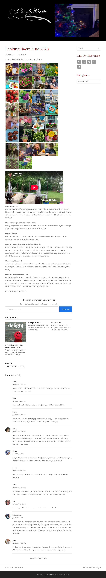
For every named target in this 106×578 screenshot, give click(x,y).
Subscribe (66, 309)
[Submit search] (98, 48)
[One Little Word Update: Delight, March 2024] (15, 332)
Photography (23, 54)
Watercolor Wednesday (14, 568)
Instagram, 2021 (34, 323)
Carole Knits (47, 574)
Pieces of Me (56, 323)
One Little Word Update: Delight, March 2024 (14, 346)
